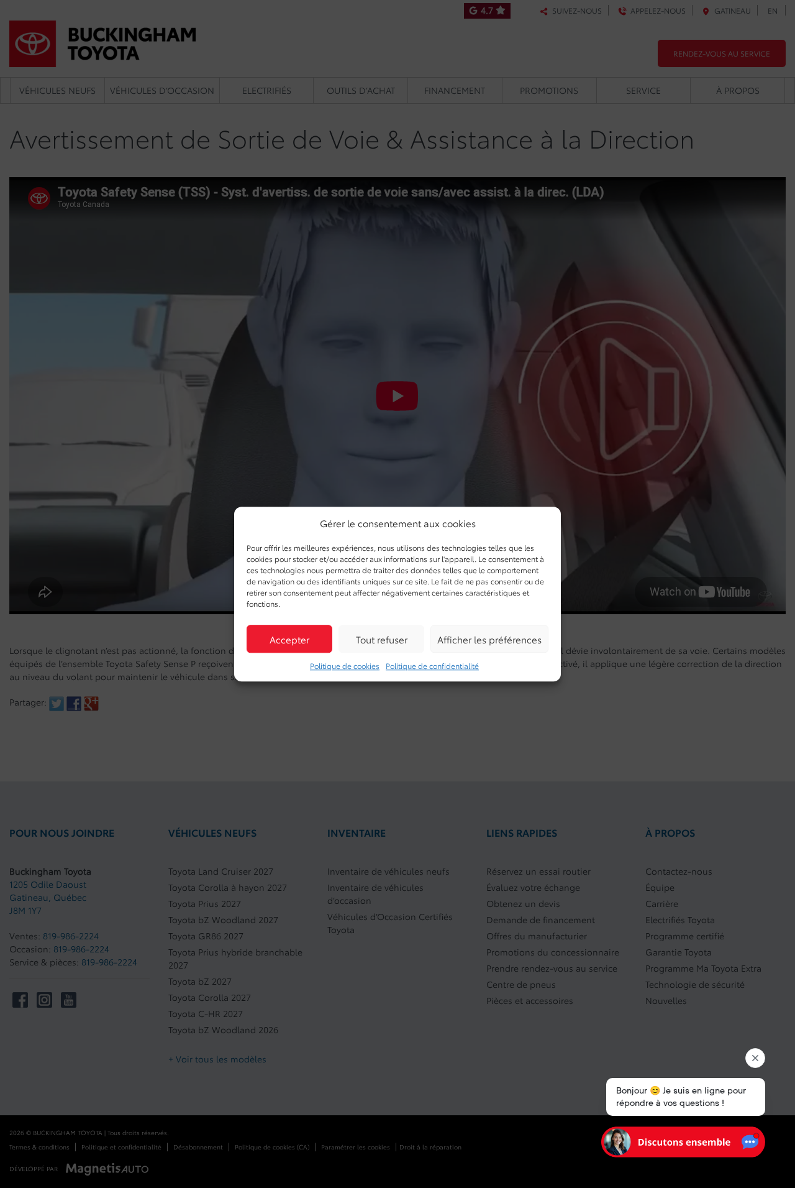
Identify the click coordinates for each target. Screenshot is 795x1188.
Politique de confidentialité (432, 665)
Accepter (289, 639)
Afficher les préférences (489, 639)
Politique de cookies (344, 665)
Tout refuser (381, 639)
